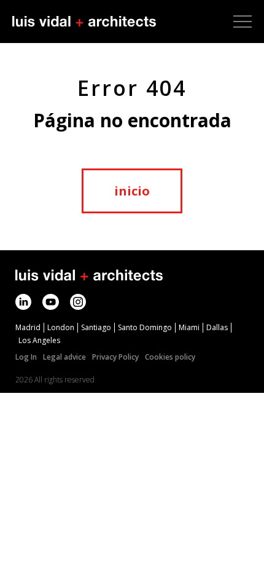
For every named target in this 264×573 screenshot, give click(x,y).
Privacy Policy (115, 357)
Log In (26, 357)
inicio (132, 191)
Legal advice (64, 357)
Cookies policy (170, 357)
